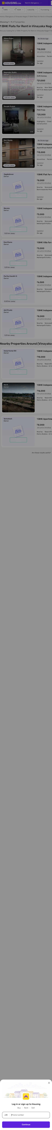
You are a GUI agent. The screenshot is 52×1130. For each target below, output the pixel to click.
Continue (26, 1124)
